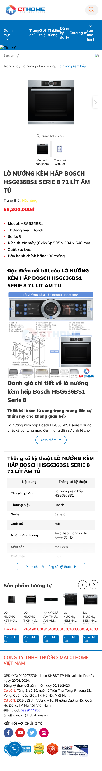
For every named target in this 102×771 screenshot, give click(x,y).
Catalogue (78, 32)
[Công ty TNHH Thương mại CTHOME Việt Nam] (25, 10)
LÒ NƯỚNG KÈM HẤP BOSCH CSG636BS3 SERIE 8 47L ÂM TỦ (90, 617)
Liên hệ (56, 32)
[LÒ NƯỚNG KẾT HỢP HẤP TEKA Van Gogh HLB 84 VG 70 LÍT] (11, 599)
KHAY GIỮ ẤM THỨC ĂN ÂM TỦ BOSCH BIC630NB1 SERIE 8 (51, 617)
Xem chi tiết (9, 639)
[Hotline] (14, 748)
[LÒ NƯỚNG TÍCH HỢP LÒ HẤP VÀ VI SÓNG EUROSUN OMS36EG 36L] (31, 599)
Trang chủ (34, 32)
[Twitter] (32, 732)
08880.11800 (30, 710)
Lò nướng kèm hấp (72, 66)
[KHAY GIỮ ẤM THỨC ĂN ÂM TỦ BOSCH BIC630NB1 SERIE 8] (51, 599)
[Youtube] (20, 732)
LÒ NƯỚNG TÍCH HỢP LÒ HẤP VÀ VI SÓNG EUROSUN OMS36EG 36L (30, 617)
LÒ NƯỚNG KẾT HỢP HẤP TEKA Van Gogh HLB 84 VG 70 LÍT (11, 617)
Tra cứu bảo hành (91, 33)
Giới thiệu (43, 32)
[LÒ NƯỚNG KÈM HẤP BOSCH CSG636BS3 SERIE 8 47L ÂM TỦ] (90, 599)
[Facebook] (8, 732)
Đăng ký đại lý (64, 32)
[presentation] (95, 102)
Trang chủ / (12, 66)
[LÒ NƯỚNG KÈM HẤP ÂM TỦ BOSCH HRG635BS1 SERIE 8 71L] (71, 599)
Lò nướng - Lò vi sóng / (39, 66)
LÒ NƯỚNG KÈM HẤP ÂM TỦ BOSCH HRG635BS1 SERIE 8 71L (70, 617)
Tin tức (50, 32)
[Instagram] (44, 732)
